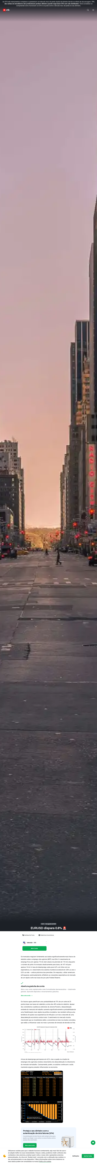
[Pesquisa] (88, 10)
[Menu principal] (93, 10)
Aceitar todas (88, 1156)
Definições (75, 1156)
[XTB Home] (5, 10)
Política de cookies (45, 1161)
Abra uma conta (30, 1145)
